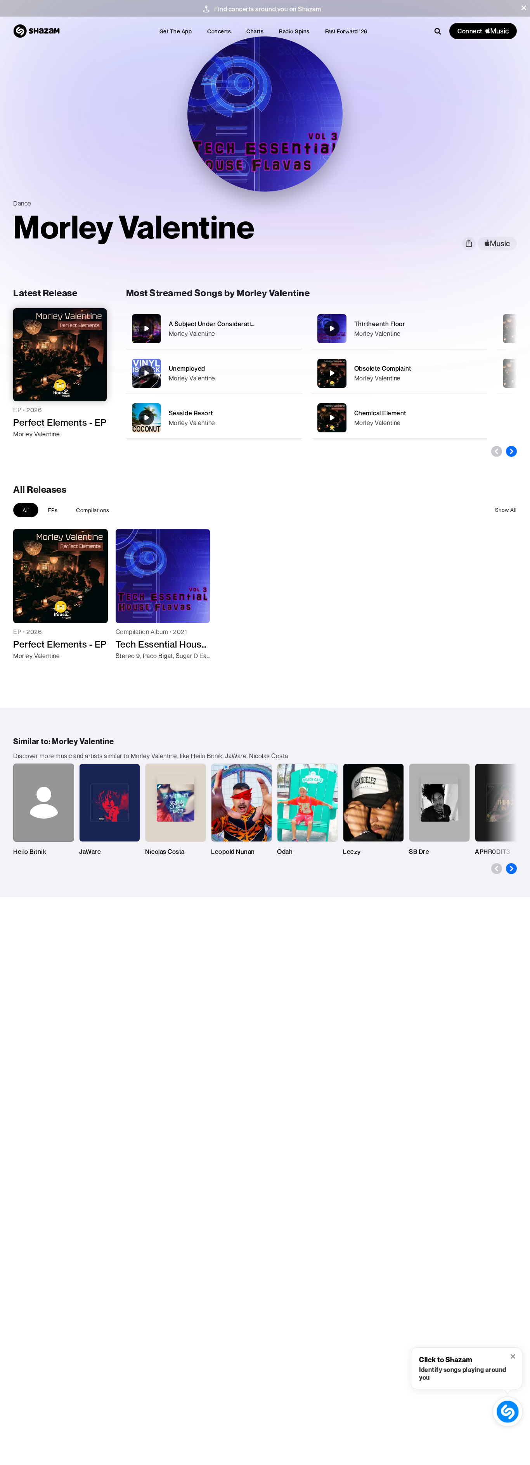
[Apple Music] (27, 448)
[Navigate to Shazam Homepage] (36, 31)
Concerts (219, 31)
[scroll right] (511, 451)
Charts (254, 31)
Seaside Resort (191, 413)
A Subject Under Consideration (214, 324)
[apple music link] (497, 244)
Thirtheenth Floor (379, 324)
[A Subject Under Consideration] (214, 328)
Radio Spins (294, 31)
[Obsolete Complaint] (399, 373)
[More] (291, 328)
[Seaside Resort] (214, 417)
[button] (523, 8)
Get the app (175, 31)
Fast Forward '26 (346, 31)
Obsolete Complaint (382, 368)
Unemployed (187, 368)
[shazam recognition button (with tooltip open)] (508, 1412)
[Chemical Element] (399, 417)
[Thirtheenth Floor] (399, 328)
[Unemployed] (214, 373)
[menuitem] (176, 31)
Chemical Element (380, 413)
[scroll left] (496, 451)
